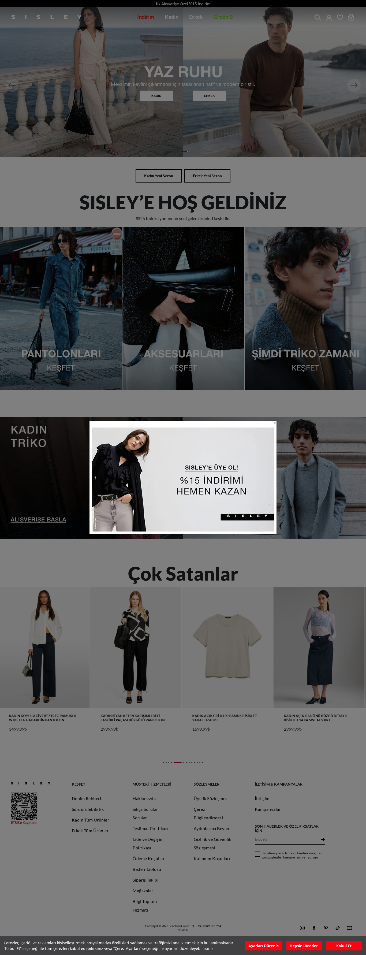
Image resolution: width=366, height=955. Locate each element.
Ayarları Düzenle (263, 945)
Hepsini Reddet (304, 945)
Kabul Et (344, 945)
